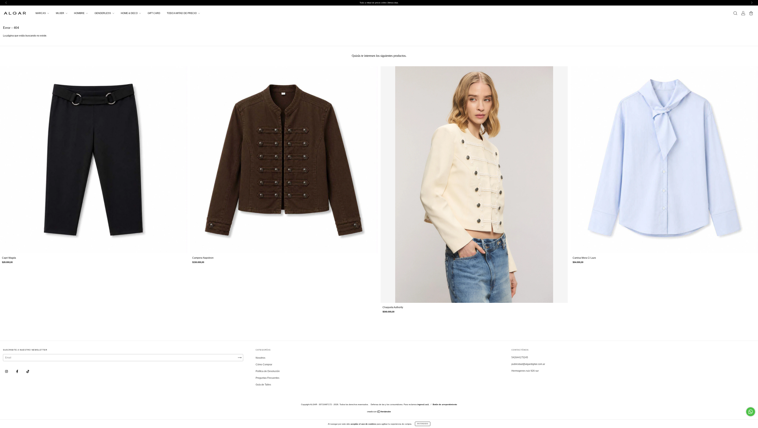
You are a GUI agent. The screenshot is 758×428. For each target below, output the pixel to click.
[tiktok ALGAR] (27, 371)
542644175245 (519, 357)
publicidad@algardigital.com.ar (528, 364)
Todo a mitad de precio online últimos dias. (379, 3)
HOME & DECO (129, 13)
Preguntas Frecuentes (267, 378)
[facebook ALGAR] (17, 371)
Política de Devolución (268, 371)
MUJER (60, 13)
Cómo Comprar (264, 364)
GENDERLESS (103, 13)
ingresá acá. (423, 404)
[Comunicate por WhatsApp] (750, 411)
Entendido (422, 424)
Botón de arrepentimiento (445, 404)
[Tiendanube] (379, 412)
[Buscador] (735, 13)
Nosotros (260, 357)
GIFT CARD (154, 13)
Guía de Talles (263, 384)
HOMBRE (79, 13)
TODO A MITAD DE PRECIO (182, 13)
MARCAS (41, 13)
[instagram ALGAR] (7, 371)
